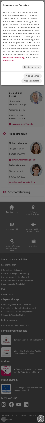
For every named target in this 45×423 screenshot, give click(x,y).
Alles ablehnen (33, 75)
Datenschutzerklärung (13, 57)
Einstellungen (31, 67)
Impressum (8, 60)
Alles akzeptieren (32, 80)
